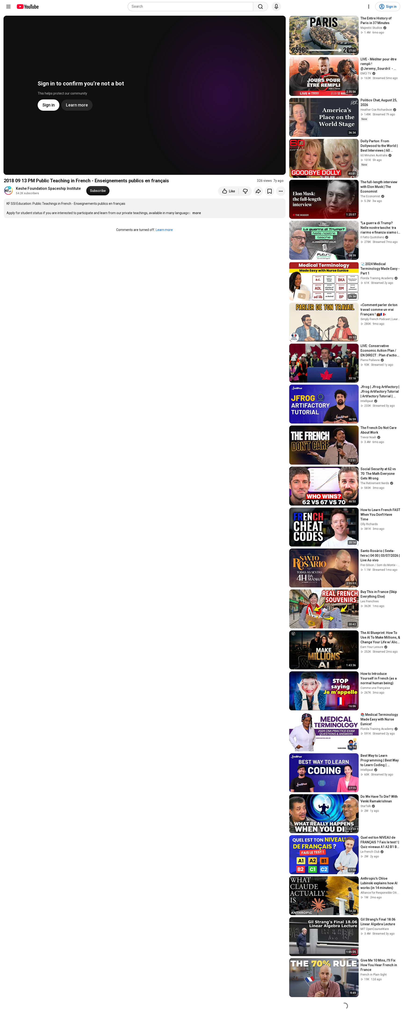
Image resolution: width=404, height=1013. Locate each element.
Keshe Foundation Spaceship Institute (48, 188)
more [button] (196, 213)
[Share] (258, 191)
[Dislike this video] (245, 191)
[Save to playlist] (269, 191)
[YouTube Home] (27, 6)
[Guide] (8, 6)
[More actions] (280, 191)
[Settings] (369, 6)
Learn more (164, 230)
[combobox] (192, 6)
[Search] (260, 6)
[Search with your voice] (276, 6)
